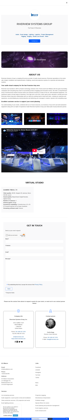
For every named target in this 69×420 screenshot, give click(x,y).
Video (46, 36)
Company (7, 245)
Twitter (37, 377)
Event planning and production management (47, 405)
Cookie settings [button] (7, 415)
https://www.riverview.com (18, 338)
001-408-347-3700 (21, 331)
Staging (29, 36)
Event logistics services (41, 408)
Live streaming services (7, 395)
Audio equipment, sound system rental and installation (16, 398)
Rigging (23, 36)
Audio (17, 34)
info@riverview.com (18, 336)
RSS (36, 385)
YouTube (37, 375)
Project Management (47, 34)
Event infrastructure (40, 410)
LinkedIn (37, 370)
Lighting (31, 34)
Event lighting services (7, 403)
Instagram (38, 372)
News (36, 382)
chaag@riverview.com (52, 339)
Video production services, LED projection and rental (15, 400)
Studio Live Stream (38, 36)
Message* (8, 258)
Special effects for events (42, 403)
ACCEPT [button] (15, 415)
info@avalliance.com (7, 369)
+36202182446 (5, 373)
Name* (7, 238)
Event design (24, 34)
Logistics (37, 34)
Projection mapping (40, 395)
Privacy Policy (38, 284)
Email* (7, 252)
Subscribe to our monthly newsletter (23, 418)
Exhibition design (40, 400)
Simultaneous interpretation (42, 398)
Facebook (38, 367)
